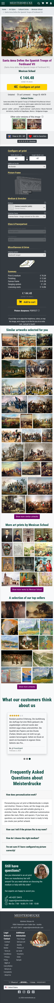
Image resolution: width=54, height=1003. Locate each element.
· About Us (7, 975)
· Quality (19, 945)
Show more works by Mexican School (27, 589)
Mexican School (37, 9)
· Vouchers (19, 954)
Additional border (13, 163)
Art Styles (12, 9)
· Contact (7, 942)
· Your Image (20, 939)
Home (4, 9)
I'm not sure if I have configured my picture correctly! (26, 848)
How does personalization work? (21, 794)
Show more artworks (27, 687)
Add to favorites (39, 136)
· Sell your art (20, 942)
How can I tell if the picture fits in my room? (26, 829)
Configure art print (29, 87)
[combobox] (27, 166)
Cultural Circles (23, 9)
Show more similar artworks (27, 516)
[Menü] (3, 3)
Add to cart (28, 302)
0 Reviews (32, 141)
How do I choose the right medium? (22, 838)
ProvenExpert (18, 748)
